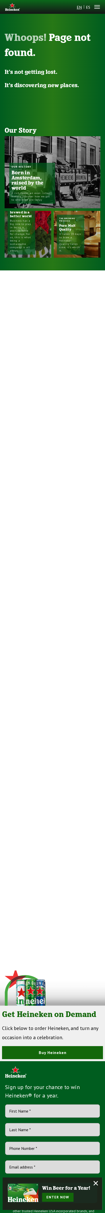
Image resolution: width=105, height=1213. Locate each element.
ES (88, 7)
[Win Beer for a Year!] (23, 1193)
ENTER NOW (57, 1197)
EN (79, 7)
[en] (12, 7)
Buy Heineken (53, 1052)
